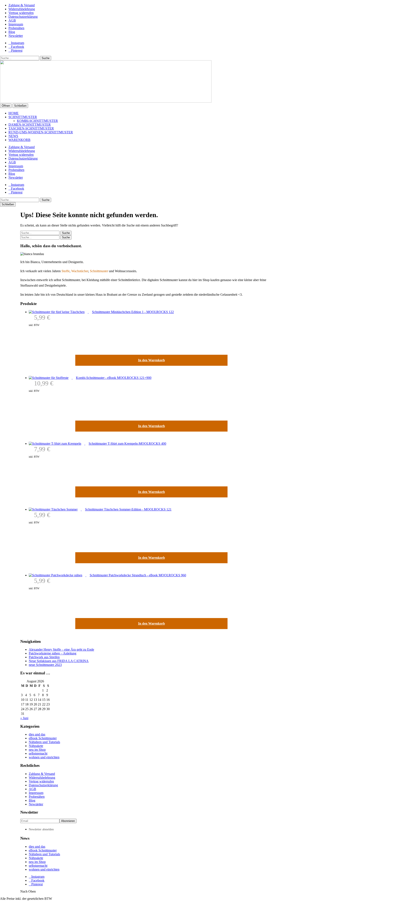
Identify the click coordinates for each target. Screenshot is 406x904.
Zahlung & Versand (21, 5)
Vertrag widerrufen (21, 13)
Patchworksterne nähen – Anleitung (52, 653)
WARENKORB (19, 140)
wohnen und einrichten (44, 757)
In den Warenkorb (151, 360)
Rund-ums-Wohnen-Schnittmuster (40, 132)
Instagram (17, 43)
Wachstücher (79, 271)
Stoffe (66, 271)
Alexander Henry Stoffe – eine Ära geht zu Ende (61, 649)
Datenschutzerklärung (23, 16)
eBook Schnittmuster (43, 738)
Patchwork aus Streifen (44, 657)
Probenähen (16, 28)
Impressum (15, 24)
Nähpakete (36, 746)
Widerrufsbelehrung (21, 9)
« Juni (24, 718)
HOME (13, 113)
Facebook (17, 46)
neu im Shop (37, 749)
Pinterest (16, 50)
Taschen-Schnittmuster (31, 128)
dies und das (37, 734)
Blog (11, 32)
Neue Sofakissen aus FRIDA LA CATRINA (59, 661)
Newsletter (15, 35)
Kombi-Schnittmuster (37, 121)
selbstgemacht (38, 753)
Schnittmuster (22, 117)
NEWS (13, 136)
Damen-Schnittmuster (29, 124)
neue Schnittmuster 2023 (45, 665)
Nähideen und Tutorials (44, 742)
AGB (12, 20)
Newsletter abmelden (41, 829)
